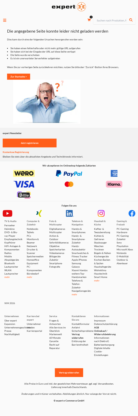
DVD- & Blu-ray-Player (11, 234)
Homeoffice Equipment (33, 261)
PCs (29, 236)
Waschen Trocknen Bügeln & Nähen (102, 249)
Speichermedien (35, 256)
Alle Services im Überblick (57, 329)
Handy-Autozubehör (78, 248)
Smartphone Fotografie (55, 265)
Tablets (30, 232)
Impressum (100, 320)
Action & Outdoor (54, 238)
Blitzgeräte (55, 256)
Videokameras (56, 253)
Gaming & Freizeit (122, 223)
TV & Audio (10, 221)
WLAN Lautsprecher (11, 272)
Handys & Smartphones (78, 231)
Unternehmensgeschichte (12, 327)
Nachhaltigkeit (12, 334)
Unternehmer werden (34, 326)
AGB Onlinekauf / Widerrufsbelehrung (102, 331)
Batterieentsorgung (102, 344)
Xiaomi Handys (80, 270)
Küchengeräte (101, 256)
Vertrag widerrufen (77, 336)
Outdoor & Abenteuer (122, 261)
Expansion (9, 324)
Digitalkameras (57, 229)
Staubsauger (100, 242)
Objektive (54, 246)
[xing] (39, 213)
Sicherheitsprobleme (80, 331)
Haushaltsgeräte (102, 266)
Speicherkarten (57, 249)
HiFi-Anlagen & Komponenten (12, 248)
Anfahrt (76, 327)
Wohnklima (100, 270)
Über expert (10, 320)
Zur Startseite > (18, 76)
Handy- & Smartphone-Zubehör (78, 239)
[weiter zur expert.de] (16, 408)
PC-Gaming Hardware (123, 231)
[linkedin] (70, 213)
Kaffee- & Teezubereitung (102, 231)
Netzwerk (32, 246)
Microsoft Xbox (125, 249)
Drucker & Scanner (32, 251)
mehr (7, 277)
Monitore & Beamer (33, 241)
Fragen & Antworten (55, 322)
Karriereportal (34, 331)
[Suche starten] (130, 20)
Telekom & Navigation (77, 223)
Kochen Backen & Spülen (102, 261)
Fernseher (9, 225)
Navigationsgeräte (80, 291)
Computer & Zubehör (33, 223)
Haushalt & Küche (100, 223)
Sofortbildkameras (57, 242)
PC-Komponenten (34, 268)
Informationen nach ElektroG (101, 339)
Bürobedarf (33, 273)
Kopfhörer (9, 242)
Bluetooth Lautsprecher (11, 265)
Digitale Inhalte (102, 348)
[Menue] (5, 20)
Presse (7, 331)
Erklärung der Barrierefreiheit (80, 343)
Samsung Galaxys (76, 265)
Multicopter (55, 232)
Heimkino (9, 229)
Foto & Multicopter (55, 223)
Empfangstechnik (12, 239)
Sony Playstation (122, 244)
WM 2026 (9, 303)
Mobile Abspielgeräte (11, 258)
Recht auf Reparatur (54, 346)
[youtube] (7, 213)
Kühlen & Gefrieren (99, 238)
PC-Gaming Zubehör (123, 238)
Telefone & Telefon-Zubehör (77, 284)
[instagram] (101, 213)
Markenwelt (55, 334)
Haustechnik (100, 273)
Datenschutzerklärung (102, 324)
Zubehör (53, 259)
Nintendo (122, 253)
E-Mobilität (123, 256)
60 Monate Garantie (55, 339)
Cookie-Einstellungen (101, 353)
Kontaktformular (80, 324)
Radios (7, 253)
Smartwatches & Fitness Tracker (80, 255)
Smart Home (100, 277)
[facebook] (132, 213)
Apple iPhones (79, 259)
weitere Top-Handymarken (79, 275)
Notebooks (32, 229)
